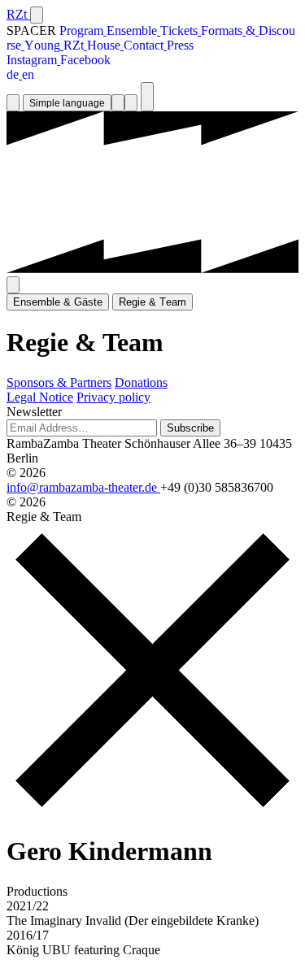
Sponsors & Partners (59, 382)
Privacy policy (113, 397)
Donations (141, 382)
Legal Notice (40, 397)
